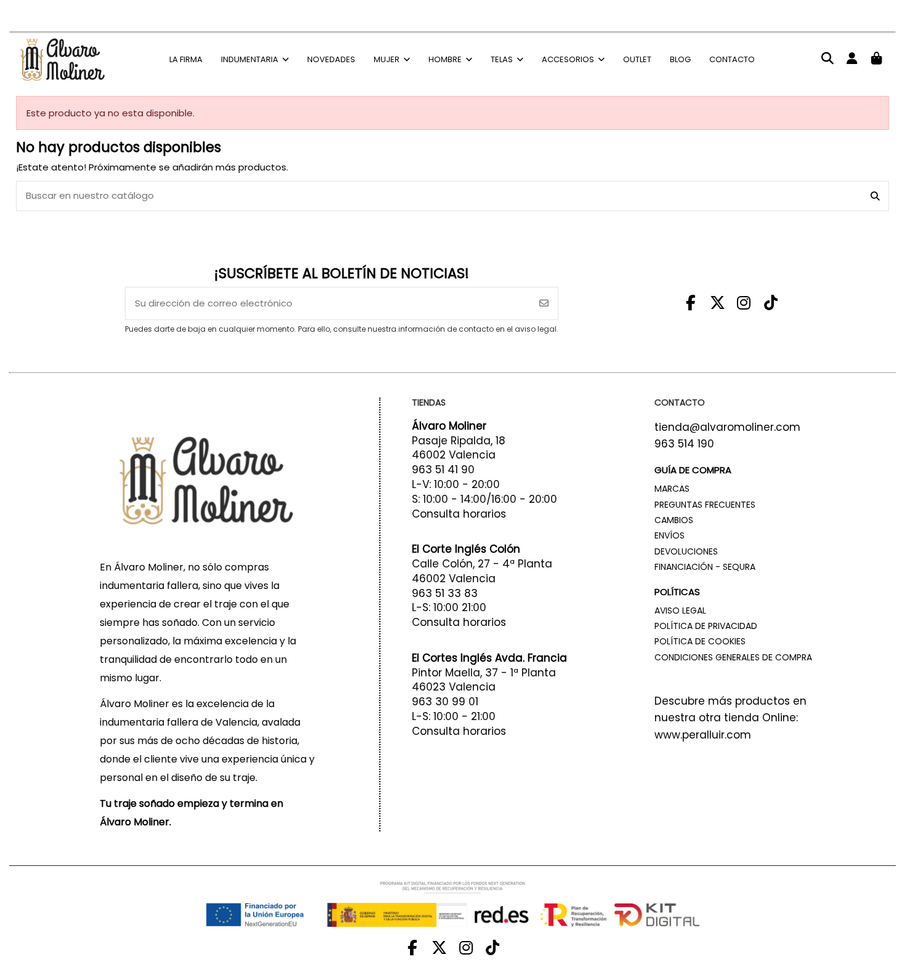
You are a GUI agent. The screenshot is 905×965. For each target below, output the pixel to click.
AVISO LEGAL (680, 610)
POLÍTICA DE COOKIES (700, 641)
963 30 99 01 (445, 701)
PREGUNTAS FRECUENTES (704, 505)
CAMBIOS (673, 520)
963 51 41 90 (443, 469)
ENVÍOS (669, 535)
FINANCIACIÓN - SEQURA (704, 567)
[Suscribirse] (544, 303)
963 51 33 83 (445, 593)
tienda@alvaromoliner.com (727, 427)
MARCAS (672, 488)
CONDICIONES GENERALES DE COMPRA (733, 657)
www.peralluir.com (702, 734)
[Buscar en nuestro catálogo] (875, 196)
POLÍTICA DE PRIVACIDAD (705, 626)
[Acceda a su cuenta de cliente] (851, 59)
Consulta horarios (459, 514)
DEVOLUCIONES (686, 551)
